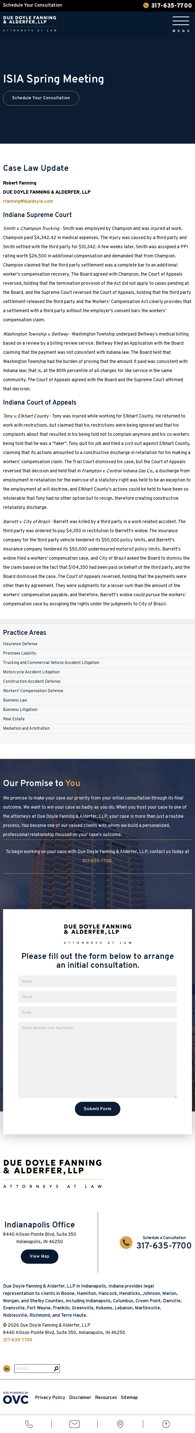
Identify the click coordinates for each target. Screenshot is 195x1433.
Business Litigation (20, 709)
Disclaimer (80, 1398)
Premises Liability (19, 653)
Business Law (15, 700)
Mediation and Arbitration (26, 728)
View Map (40, 1256)
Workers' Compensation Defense (33, 691)
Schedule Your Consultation (41, 98)
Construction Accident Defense (31, 681)
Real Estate (14, 719)
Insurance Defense (20, 644)
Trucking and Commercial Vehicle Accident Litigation (51, 662)
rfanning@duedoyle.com (28, 202)
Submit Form (97, 1109)
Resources (106, 1398)
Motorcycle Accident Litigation (31, 672)
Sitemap (129, 1398)
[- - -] (181, 20)
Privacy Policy (50, 1398)
